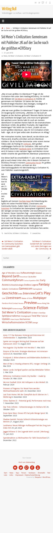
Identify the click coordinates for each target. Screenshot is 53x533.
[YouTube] (35, 2)
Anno (18, 273)
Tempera (38, 477)
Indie (20, 293)
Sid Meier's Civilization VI (32, 56)
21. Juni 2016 (8, 53)
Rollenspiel (7, 308)
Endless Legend (31, 284)
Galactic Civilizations (10, 289)
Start (5, 473)
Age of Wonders (9, 272)
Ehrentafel (41, 473)
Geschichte (8, 233)
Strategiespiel (26, 316)
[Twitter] (39, 2)
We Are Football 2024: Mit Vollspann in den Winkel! (24, 382)
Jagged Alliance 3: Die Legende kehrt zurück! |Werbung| (26, 431)
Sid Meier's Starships (38, 313)
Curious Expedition (30, 280)
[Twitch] (43, 2)
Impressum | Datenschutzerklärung (27, 475)
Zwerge (35, 322)
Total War (36, 315)
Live (3, 298)
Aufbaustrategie (27, 272)
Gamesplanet (37, 289)
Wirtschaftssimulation (13, 322)
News (8, 28)
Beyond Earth (11, 276)
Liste (5, 475)
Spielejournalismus (11, 315)
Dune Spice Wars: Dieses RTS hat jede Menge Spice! (24, 413)
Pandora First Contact (10, 303)
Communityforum (12, 280)
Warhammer (25, 319)
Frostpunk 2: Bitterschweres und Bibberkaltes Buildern (25, 357)
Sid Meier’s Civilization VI (25, 99)
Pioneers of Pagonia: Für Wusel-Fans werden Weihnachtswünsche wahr (21, 389)
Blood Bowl (23, 277)
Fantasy (44, 284)
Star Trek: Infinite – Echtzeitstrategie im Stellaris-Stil (24, 407)
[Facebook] (46, 2)
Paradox (21, 303)
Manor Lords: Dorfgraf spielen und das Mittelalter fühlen (26, 370)
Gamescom (25, 288)
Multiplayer (39, 298)
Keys (17, 473)
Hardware (32, 473)
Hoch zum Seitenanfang (26, 462)
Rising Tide (45, 303)
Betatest (39, 273)
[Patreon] (50, 2)
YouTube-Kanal (25, 201)
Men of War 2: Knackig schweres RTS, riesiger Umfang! (25, 364)
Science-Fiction (35, 307)
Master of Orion (27, 298)
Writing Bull (9, 8)
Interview (29, 293)
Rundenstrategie (17, 308)
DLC (38, 280)
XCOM (28, 322)
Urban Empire (14, 319)
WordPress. (46, 477)
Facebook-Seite (25, 149)
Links (11, 475)
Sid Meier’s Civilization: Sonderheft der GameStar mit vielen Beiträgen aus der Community (40, 245)
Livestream (13, 298)
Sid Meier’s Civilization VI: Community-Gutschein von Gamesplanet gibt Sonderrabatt (12, 245)
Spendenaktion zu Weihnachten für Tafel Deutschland (25, 438)
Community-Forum (33, 163)
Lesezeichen (36, 233)
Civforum (27, 144)
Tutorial (44, 316)
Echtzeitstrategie (16, 284)
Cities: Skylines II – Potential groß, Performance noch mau (27, 401)
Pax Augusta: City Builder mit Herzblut (19, 347)
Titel (48, 473)
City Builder (32, 276)
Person (23, 473)
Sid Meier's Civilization (15, 56)
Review (39, 303)
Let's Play (42, 292)
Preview (30, 302)
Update (6, 318)
